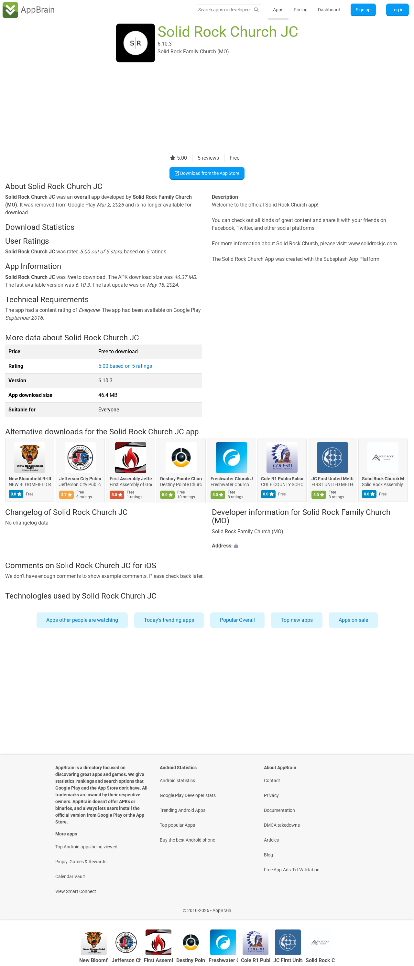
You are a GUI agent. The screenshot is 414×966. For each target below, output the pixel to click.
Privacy (271, 795)
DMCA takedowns (282, 825)
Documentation (279, 810)
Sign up (363, 9)
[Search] (256, 10)
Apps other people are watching (82, 620)
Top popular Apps (177, 825)
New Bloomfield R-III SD (30, 479)
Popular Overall (237, 620)
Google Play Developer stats (188, 795)
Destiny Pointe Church (181, 479)
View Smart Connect (75, 891)
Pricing (301, 9)
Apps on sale (353, 620)
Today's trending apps (169, 620)
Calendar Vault (70, 876)
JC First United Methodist (332, 479)
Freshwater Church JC (232, 479)
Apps (278, 9)
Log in (397, 9)
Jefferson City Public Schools (80, 479)
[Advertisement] (199, 109)
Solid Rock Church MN (383, 479)
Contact (272, 780)
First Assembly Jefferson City (131, 479)
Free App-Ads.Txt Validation (292, 869)
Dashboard (329, 9)
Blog (268, 854)
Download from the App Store (209, 173)
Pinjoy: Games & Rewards (80, 861)
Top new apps (297, 620)
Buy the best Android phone (187, 840)
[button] (310, 546)
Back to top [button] (398, 907)
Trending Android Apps (182, 810)
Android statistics (177, 780)
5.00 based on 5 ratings (125, 366)
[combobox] (224, 10)
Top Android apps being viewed (86, 846)
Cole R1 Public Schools (282, 479)
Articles (271, 840)
